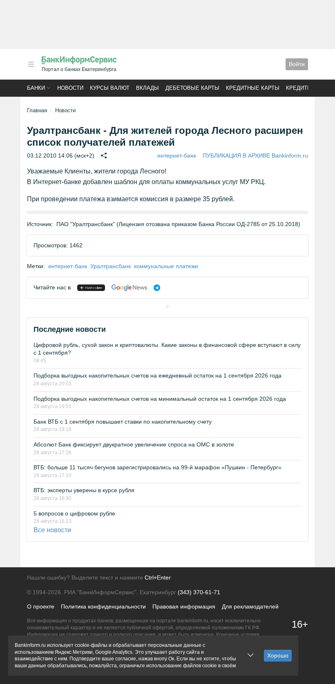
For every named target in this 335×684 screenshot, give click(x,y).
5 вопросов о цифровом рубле (74, 513)
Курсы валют (110, 88)
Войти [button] (297, 64)
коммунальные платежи (166, 266)
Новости (70, 88)
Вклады (147, 88)
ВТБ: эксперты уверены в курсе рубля (84, 490)
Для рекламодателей (250, 606)
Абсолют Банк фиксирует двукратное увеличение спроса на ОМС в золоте (134, 444)
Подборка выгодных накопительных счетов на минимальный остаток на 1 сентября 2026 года (160, 398)
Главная (37, 110)
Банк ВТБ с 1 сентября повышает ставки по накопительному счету (123, 421)
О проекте (40, 606)
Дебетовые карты (192, 88)
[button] (31, 64)
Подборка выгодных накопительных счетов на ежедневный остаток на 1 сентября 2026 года (157, 375)
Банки (36, 88)
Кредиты (299, 88)
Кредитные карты (252, 88)
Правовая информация (183, 606)
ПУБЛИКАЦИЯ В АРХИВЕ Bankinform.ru (255, 155)
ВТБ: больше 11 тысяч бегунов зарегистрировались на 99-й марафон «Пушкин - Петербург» (157, 467)
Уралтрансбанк (110, 266)
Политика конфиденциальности (103, 606)
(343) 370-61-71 (199, 592)
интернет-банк (176, 155)
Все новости (52, 529)
